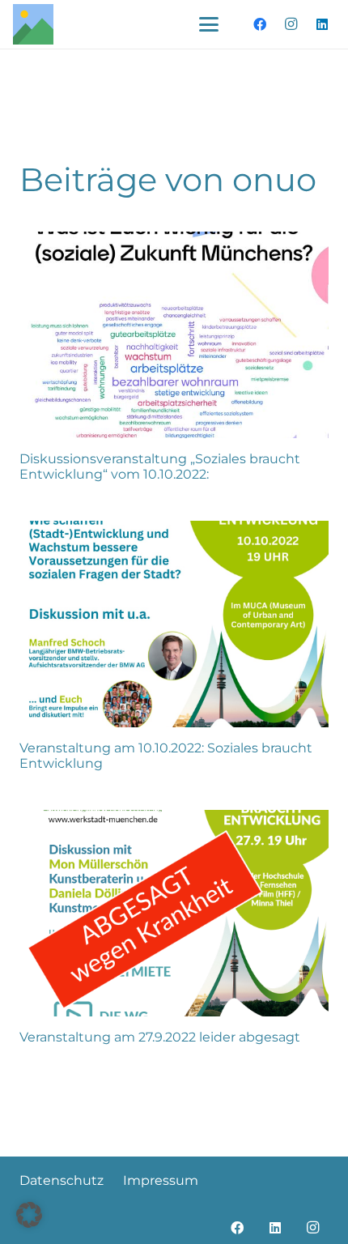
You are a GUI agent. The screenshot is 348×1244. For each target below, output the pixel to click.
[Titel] (33, 24)
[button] (209, 24)
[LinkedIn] (322, 24)
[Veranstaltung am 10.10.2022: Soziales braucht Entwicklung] (174, 624)
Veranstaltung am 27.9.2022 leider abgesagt (159, 1037)
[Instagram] (291, 24)
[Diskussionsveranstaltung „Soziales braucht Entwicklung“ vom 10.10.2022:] (174, 335)
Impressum (160, 1180)
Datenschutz (61, 1180)
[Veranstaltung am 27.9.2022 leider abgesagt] (174, 913)
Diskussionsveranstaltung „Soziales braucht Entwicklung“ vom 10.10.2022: (159, 466)
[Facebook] (260, 24)
